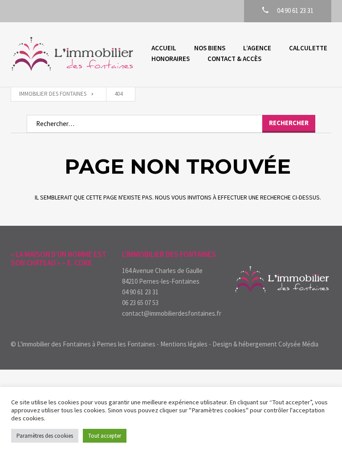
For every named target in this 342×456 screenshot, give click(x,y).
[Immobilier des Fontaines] (72, 54)
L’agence (257, 48)
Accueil (163, 48)
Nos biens (209, 48)
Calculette (308, 48)
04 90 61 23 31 (140, 292)
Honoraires (170, 58)
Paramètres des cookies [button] (44, 436)
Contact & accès (234, 58)
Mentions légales (184, 344)
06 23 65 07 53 (140, 302)
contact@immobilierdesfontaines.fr (171, 313)
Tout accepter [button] (104, 436)
